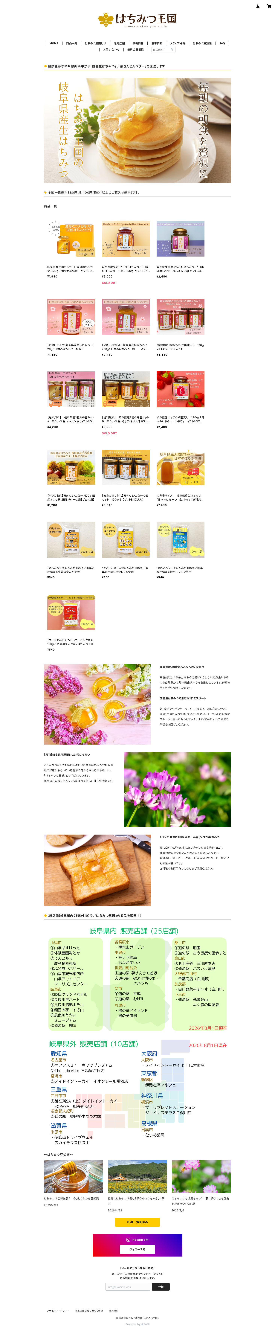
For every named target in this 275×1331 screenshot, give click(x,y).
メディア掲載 (177, 43)
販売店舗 (119, 43)
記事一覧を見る (137, 1222)
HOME (54, 43)
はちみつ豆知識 (202, 43)
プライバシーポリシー (58, 1310)
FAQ (222, 43)
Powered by (133, 1324)
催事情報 (156, 43)
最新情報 (138, 43)
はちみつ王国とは (95, 43)
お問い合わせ (111, 49)
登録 (161, 1286)
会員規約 (114, 1310)
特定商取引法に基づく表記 (89, 1310)
